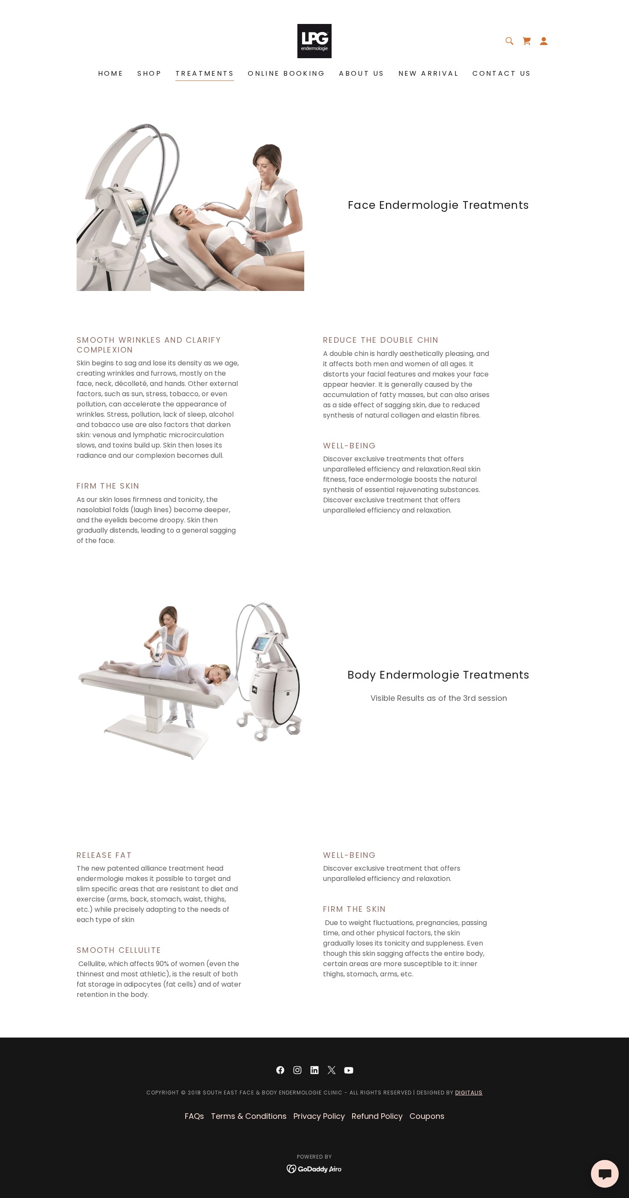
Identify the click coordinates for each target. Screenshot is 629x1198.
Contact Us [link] (501, 73)
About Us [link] (361, 73)
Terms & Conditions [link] (249, 1116)
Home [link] (111, 73)
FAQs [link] (194, 1116)
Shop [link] (149, 73)
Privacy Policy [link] (319, 1116)
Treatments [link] (204, 73)
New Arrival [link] (428, 73)
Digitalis (469, 1092)
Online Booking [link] (286, 73)
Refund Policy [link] (377, 1116)
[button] (543, 41)
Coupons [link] (427, 1116)
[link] (314, 40)
